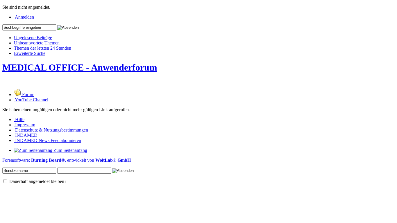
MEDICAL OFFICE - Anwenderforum (79, 67)
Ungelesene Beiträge (33, 37)
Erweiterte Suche (29, 53)
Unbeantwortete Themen (37, 42)
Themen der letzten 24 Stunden (42, 48)
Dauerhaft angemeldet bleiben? (37, 181)
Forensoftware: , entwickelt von (66, 160)
